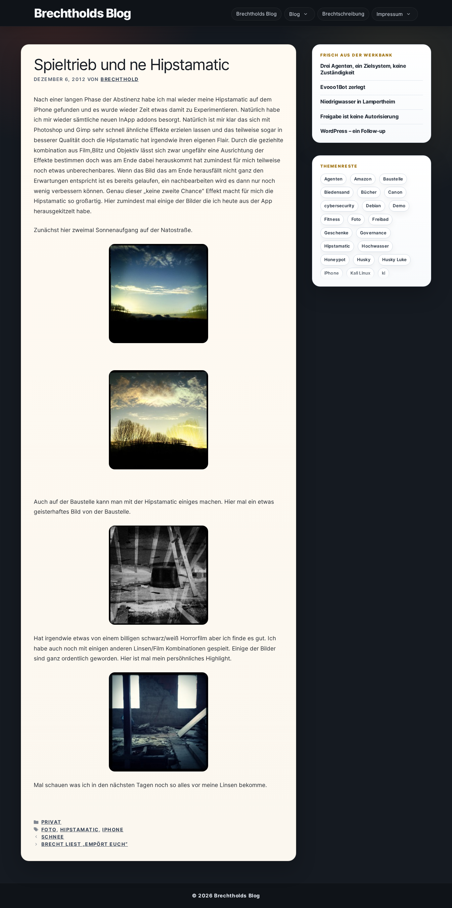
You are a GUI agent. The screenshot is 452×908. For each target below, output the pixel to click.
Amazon (363, 178)
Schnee (52, 837)
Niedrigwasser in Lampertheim (357, 102)
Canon (395, 192)
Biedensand (336, 192)
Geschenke (336, 232)
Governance (373, 232)
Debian (373, 205)
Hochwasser (375, 246)
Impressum (390, 14)
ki (383, 273)
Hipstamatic (79, 829)
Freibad (380, 219)
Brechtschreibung (343, 14)
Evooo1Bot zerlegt (342, 87)
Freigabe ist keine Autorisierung (359, 116)
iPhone (112, 829)
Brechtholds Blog (82, 13)
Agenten (333, 178)
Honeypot (334, 259)
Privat (51, 822)
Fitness (332, 219)
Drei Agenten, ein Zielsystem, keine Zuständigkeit (363, 69)
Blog (294, 14)
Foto (49, 829)
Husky (364, 259)
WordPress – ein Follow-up (352, 131)
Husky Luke (394, 259)
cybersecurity (339, 205)
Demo (399, 205)
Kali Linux (360, 273)
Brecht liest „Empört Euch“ (84, 844)
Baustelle (393, 178)
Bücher (369, 192)
